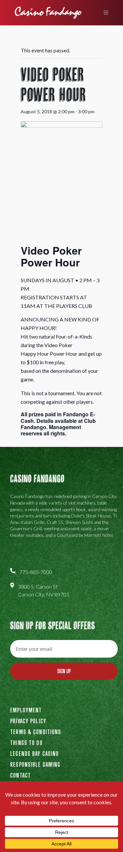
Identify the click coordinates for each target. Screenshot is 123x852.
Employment (26, 710)
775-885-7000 (35, 572)
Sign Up (64, 671)
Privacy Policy (28, 721)
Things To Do (26, 742)
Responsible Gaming (35, 764)
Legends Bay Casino (34, 753)
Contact (20, 775)
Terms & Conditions (35, 731)
